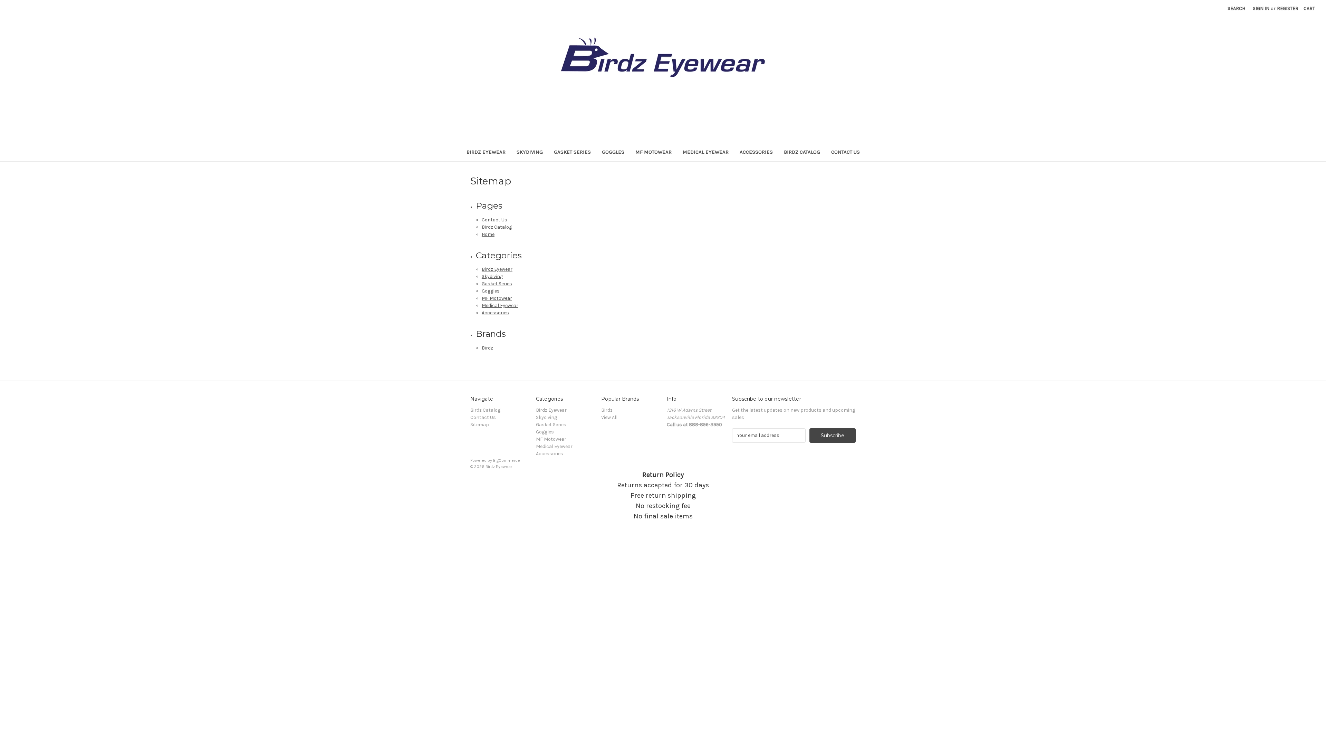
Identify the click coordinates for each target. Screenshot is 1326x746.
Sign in (1261, 8)
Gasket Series (572, 152)
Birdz (487, 348)
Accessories (756, 152)
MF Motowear (653, 152)
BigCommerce (506, 460)
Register (1287, 8)
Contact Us (845, 152)
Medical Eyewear (706, 152)
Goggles (613, 152)
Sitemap (479, 425)
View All (609, 417)
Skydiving (530, 152)
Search (1236, 8)
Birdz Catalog (802, 152)
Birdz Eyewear (486, 152)
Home (488, 234)
